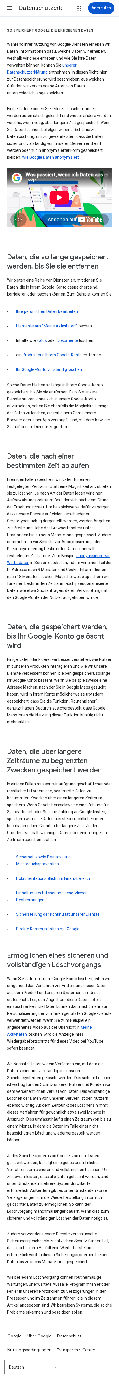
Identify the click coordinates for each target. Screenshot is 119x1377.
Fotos (42, 340)
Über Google (39, 1335)
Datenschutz (69, 1335)
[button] (9, 8)
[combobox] (33, 1367)
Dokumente (67, 340)
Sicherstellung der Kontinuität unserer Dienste (58, 914)
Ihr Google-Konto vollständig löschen (49, 369)
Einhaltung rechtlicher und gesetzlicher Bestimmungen (51, 896)
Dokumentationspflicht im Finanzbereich (53, 878)
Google (14, 1335)
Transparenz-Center (76, 1349)
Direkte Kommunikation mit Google (47, 928)
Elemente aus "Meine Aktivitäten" (46, 326)
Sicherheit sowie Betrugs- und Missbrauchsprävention (43, 860)
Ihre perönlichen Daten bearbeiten (47, 311)
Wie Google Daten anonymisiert (50, 157)
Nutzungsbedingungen (29, 1349)
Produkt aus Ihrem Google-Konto (52, 355)
